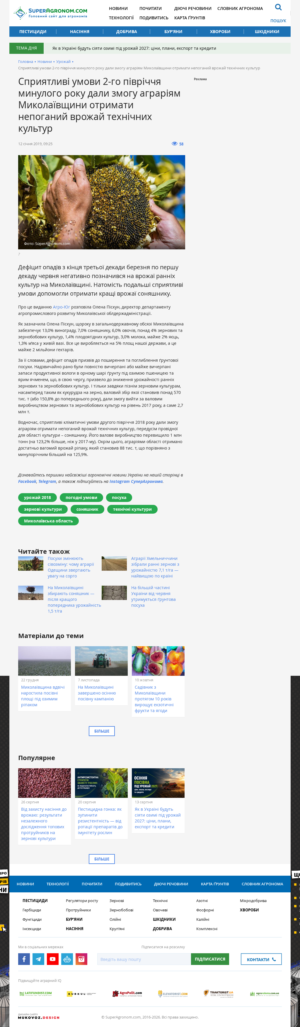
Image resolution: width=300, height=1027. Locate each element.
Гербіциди (32, 910)
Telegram (47, 481)
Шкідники (267, 31)
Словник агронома (240, 8)
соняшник (87, 509)
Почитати (150, 8)
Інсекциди (32, 928)
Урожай (63, 61)
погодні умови (81, 497)
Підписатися (210, 959)
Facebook (27, 481)
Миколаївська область (48, 521)
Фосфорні (205, 910)
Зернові (117, 900)
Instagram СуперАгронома (136, 481)
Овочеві (160, 910)
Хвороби (220, 31)
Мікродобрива (253, 900)
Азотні (202, 900)
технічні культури (132, 509)
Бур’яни (173, 31)
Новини (118, 8)
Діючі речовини (193, 8)
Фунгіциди (32, 919)
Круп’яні (117, 928)
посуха (119, 497)
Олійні (115, 919)
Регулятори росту (82, 900)
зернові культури (43, 509)
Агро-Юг (61, 307)
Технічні (160, 900)
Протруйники (78, 910)
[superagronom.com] (50, 13)
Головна (25, 61)
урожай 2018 (37, 497)
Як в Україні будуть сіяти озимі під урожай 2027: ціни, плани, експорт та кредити (134, 48)
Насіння (79, 31)
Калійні (202, 919)
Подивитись (153, 17)
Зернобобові (121, 910)
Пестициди (33, 31)
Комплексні (206, 928)
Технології (121, 17)
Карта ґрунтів (189, 17)
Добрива (126, 31)
